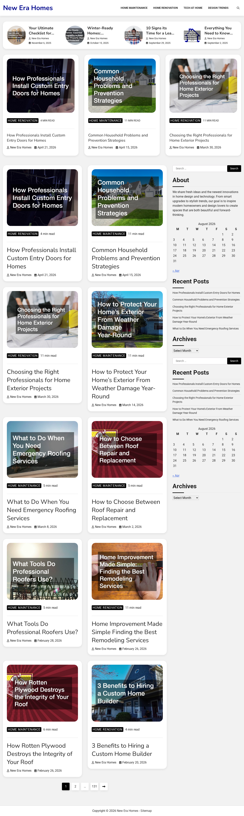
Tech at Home (193, 7)
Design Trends (218, 7)
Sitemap (146, 811)
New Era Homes (28, 7)
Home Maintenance (134, 7)
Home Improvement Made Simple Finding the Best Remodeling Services (127, 632)
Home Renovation (165, 7)
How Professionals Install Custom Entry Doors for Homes (36, 138)
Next (104, 786)
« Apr (176, 271)
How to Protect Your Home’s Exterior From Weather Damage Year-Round (124, 384)
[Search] (238, 8)
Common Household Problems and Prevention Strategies (118, 138)
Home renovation (23, 120)
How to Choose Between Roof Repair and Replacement (126, 510)
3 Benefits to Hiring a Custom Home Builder (122, 750)
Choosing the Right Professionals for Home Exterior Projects (200, 138)
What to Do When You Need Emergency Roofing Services (41, 510)
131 (94, 786)
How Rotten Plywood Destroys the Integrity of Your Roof (39, 754)
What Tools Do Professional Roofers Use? (42, 628)
